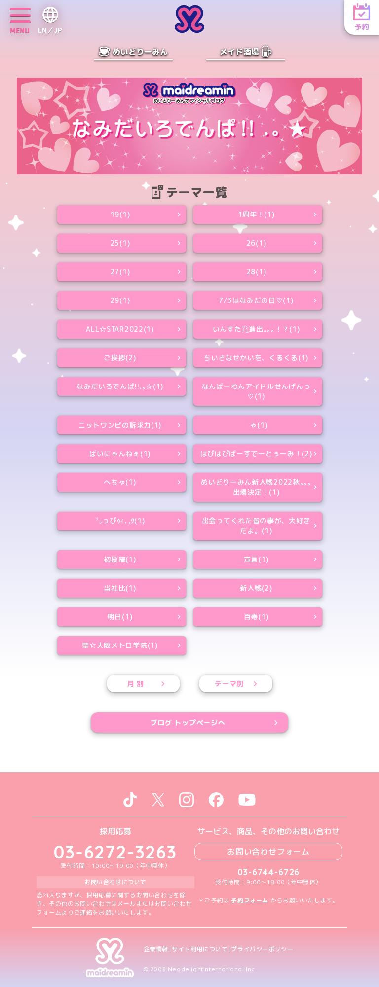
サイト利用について (199, 949)
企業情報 (156, 949)
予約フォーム (249, 900)
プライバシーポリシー (262, 949)
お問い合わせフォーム (268, 851)
